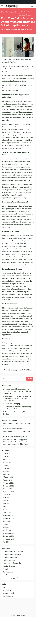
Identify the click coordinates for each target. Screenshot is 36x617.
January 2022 (7, 512)
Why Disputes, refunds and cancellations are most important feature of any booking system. (17, 398)
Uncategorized (11, 12)
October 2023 (7, 462)
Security (6, 569)
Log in (5, 587)
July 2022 (6, 498)
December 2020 (8, 533)
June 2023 (6, 468)
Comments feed (8, 593)
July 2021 (6, 524)
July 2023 (6, 465)
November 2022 (8, 486)
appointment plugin (10, 557)
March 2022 (7, 510)
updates (5, 575)
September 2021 (8, 518)
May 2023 (6, 471)
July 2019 (6, 542)
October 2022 (7, 489)
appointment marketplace (12, 554)
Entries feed (7, 590)
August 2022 (7, 495)
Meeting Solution (9, 566)
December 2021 (8, 515)
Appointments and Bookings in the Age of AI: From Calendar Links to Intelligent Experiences (17, 391)
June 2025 (6, 456)
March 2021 (7, 530)
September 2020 (8, 539)
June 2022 (6, 501)
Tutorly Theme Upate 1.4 (18, 437)
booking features (9, 560)
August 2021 (7, 521)
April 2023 (6, 474)
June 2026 (6, 453)
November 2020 (8, 536)
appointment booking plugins (13, 551)
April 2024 (6, 459)
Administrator (27, 29)
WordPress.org (8, 596)
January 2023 (7, 480)
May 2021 (6, 527)
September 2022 (8, 492)
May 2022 (6, 504)
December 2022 (8, 483)
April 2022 (6, 507)
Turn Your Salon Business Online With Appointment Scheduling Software (18, 21)
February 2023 (8, 477)
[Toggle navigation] (2, 6)
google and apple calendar (12, 563)
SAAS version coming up (11, 404)
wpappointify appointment (12, 578)
